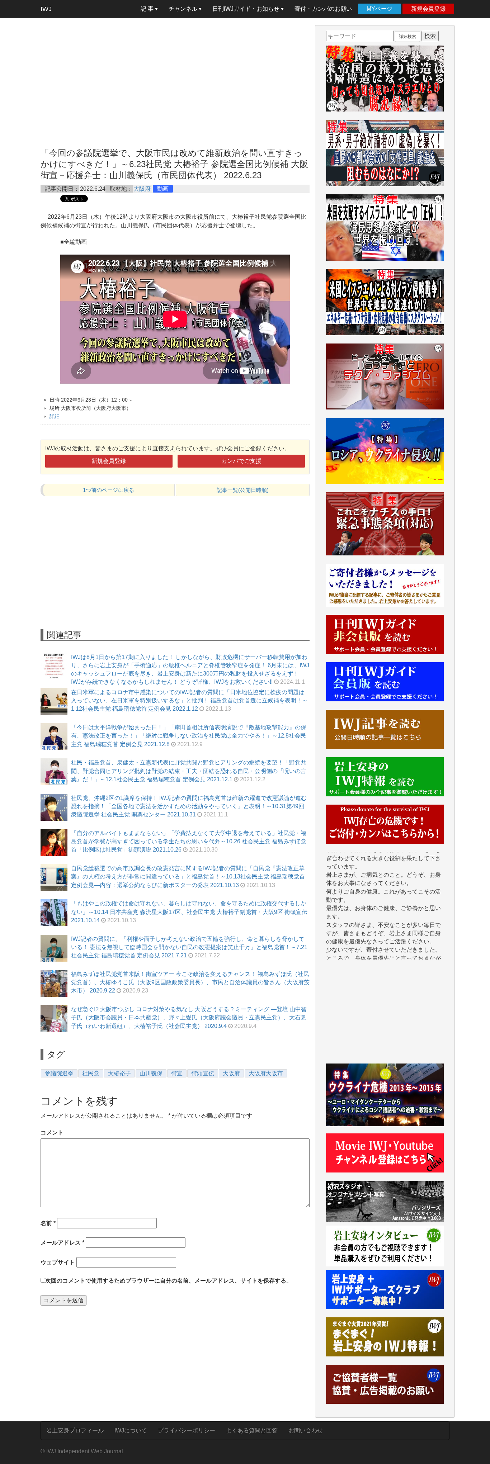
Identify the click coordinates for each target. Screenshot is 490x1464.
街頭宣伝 (202, 1073)
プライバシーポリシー (186, 1430)
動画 (163, 189)
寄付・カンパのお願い (323, 9)
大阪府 (142, 189)
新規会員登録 (428, 9)
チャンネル (184, 9)
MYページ (379, 9)
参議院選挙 (59, 1073)
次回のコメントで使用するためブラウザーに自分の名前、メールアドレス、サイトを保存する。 (168, 1281)
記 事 (148, 9)
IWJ (46, 9)
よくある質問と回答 (252, 1430)
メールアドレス (62, 1243)
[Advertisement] (175, 75)
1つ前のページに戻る (108, 490)
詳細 (55, 416)
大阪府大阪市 (266, 1073)
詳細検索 (407, 36)
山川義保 (151, 1073)
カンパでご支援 (241, 461)
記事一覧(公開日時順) (243, 490)
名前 (48, 1223)
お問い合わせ (305, 1430)
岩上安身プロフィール (75, 1430)
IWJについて (130, 1430)
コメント (52, 1132)
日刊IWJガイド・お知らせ (246, 9)
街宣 (177, 1073)
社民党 (90, 1073)
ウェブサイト (58, 1262)
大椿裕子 (119, 1073)
